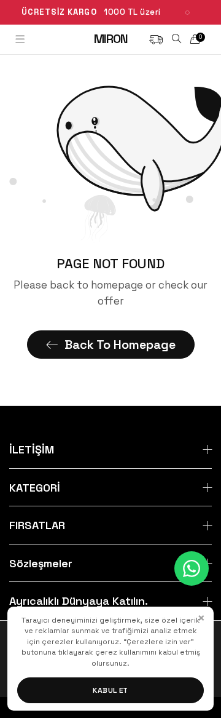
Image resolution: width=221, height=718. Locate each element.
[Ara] (176, 39)
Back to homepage (120, 345)
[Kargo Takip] (156, 39)
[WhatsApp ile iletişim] (191, 568)
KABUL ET (110, 690)
